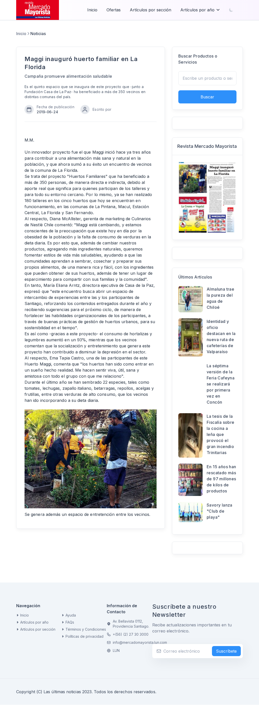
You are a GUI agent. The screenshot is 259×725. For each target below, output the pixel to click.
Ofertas (113, 9)
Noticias (38, 33)
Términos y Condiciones (86, 629)
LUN (116, 650)
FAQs (70, 622)
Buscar (207, 96)
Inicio (92, 9)
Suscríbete (226, 651)
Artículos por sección (150, 9)
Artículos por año (197, 9)
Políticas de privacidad (84, 636)
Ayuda (71, 615)
